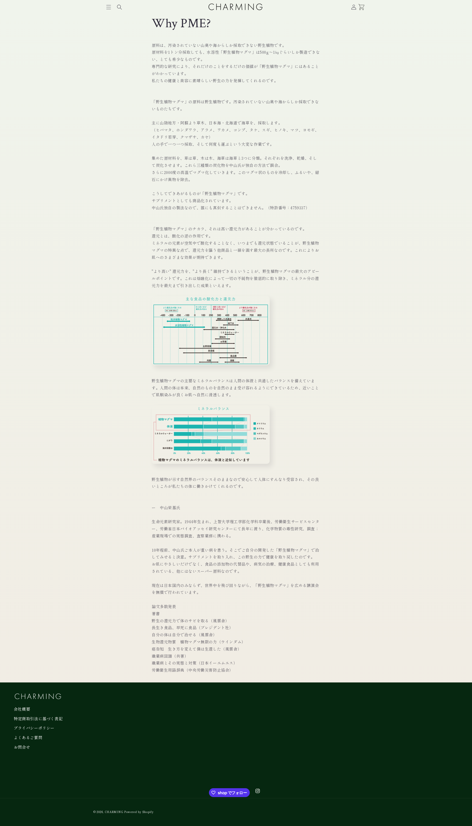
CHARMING (114, 812)
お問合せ (22, 747)
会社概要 (22, 709)
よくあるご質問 (28, 737)
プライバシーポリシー (34, 728)
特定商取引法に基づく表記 (38, 718)
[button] (109, 7)
